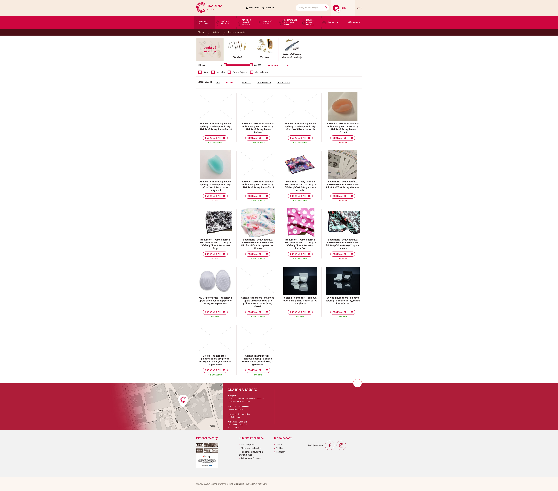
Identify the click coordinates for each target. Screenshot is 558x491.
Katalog (216, 32)
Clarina (201, 32)
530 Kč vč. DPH (255, 312)
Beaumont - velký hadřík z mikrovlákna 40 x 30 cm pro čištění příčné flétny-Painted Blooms (257, 244)
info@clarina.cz (234, 417)
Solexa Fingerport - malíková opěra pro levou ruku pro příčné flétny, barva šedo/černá (257, 302)
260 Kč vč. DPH (213, 138)
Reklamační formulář (251, 458)
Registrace (254, 7)
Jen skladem (261, 72)
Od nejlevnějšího (264, 82)
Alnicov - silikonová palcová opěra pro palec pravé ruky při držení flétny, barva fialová (257, 128)
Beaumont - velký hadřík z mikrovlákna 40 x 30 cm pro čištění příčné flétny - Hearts (342, 184)
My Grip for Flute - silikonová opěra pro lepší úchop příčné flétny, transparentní (215, 300)
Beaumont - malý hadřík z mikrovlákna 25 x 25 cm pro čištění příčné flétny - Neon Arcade (300, 186)
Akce (206, 72)
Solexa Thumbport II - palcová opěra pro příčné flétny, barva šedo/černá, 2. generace (257, 360)
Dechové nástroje (236, 32)
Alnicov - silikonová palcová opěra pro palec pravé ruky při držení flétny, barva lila (300, 126)
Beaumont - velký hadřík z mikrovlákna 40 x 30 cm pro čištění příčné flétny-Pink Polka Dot (300, 244)
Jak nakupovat (248, 444)
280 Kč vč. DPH (298, 196)
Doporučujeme (240, 72)
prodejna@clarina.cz (236, 409)
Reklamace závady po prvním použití (251, 453)
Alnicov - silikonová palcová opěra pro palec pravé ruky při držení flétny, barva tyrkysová (215, 186)
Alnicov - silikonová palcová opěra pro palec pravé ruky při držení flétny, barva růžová (342, 128)
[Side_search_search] (326, 7)
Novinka (221, 72)
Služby (279, 448)
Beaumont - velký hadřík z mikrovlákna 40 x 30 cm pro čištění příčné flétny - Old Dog (215, 244)
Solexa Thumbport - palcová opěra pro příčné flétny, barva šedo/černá (343, 300)
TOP (218, 82)
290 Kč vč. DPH (213, 312)
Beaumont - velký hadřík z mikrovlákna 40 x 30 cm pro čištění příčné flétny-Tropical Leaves (342, 244)
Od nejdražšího (283, 82)
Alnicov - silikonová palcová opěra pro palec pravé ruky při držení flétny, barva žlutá (258, 184)
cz (358, 8)
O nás (279, 444)
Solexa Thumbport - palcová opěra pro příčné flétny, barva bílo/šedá (300, 300)
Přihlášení (269, 7)
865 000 (257, 65)
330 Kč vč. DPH (340, 196)
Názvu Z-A (246, 82)
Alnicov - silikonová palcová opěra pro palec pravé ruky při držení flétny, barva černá (215, 126)
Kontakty (280, 452)
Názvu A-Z (231, 82)
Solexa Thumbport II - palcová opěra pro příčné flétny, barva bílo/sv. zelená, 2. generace (215, 360)
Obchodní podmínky (251, 448)
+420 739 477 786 (234, 406)
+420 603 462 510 (234, 414)
